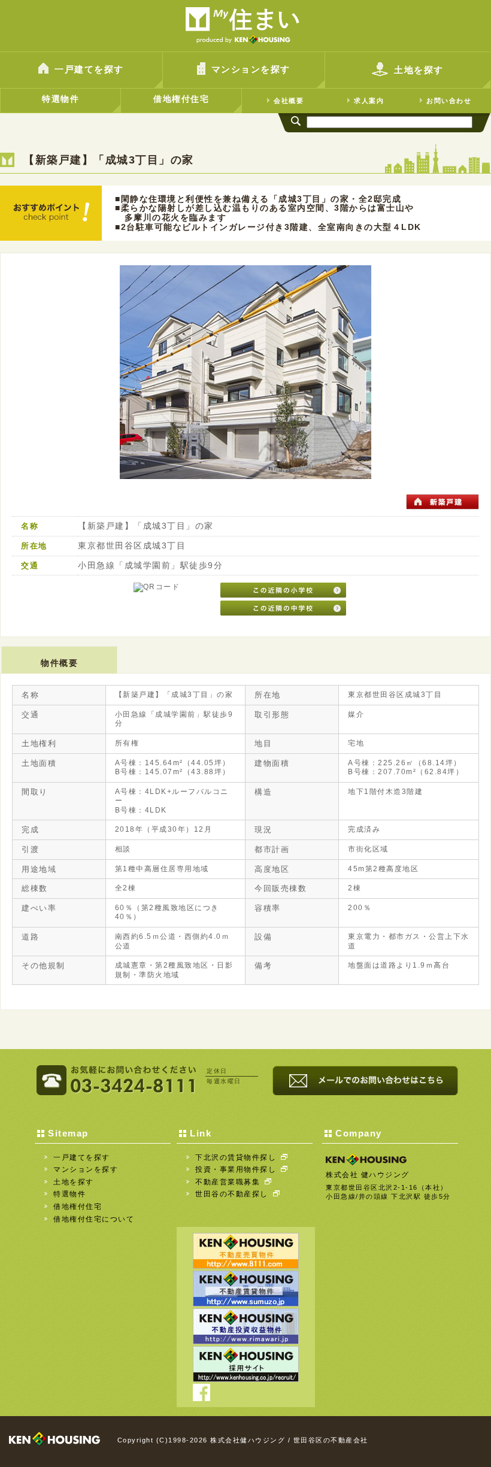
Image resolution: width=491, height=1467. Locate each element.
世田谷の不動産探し (231, 1194)
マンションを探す (250, 69)
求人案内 (369, 100)
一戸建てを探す (89, 69)
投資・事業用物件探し (235, 1169)
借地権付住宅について (93, 1219)
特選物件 (60, 99)
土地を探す (419, 70)
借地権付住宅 (181, 99)
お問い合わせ (448, 100)
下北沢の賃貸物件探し (235, 1157)
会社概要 (289, 100)
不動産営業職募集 (227, 1182)
